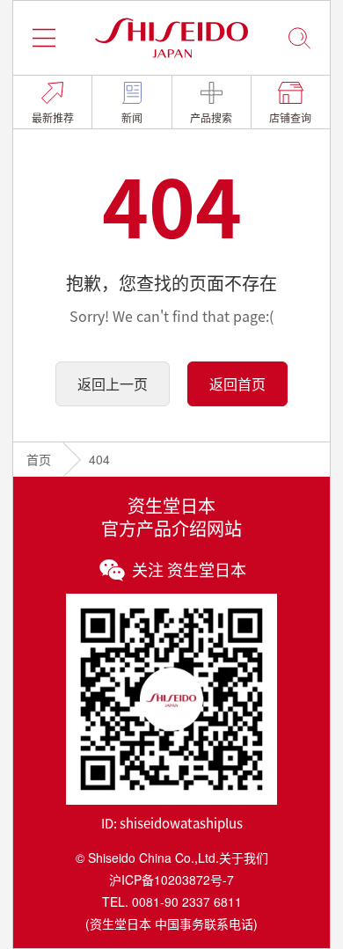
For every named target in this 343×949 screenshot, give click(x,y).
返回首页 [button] (237, 383)
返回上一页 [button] (112, 383)
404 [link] (99, 459)
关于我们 (243, 857)
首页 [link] (38, 459)
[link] (52, 102)
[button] (44, 38)
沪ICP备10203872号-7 (171, 879)
